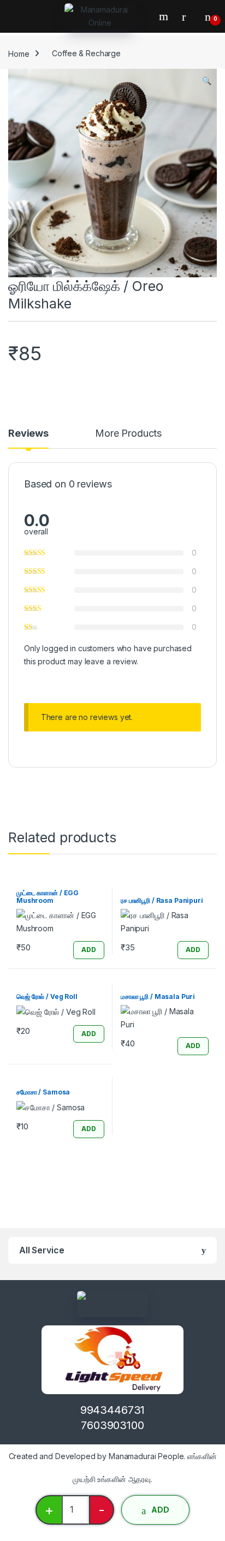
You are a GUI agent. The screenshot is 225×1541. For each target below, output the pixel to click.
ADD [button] (88, 949)
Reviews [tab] (28, 434)
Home (18, 53)
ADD (160, 1509)
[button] (206, 80)
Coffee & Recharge (86, 53)
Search (165, 16)
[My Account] (188, 16)
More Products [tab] (128, 434)
